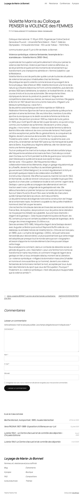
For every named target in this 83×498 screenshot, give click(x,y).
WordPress (75, 493)
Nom (6, 355)
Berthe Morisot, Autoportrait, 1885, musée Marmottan (29, 420)
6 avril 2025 (77, 434)
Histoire (40, 31)
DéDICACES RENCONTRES (69, 296)
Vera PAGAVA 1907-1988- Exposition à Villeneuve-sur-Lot (30, 426)
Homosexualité (47, 31)
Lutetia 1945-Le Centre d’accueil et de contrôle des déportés (32, 442)
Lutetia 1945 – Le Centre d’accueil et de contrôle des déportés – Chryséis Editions (33, 434)
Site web (7, 373)
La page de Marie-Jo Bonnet (16, 3)
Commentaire (9, 329)
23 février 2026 (74, 420)
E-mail (6, 364)
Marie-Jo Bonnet (19, 31)
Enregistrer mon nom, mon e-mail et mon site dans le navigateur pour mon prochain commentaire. (37, 383)
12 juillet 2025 (74, 426)
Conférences (33, 31)
